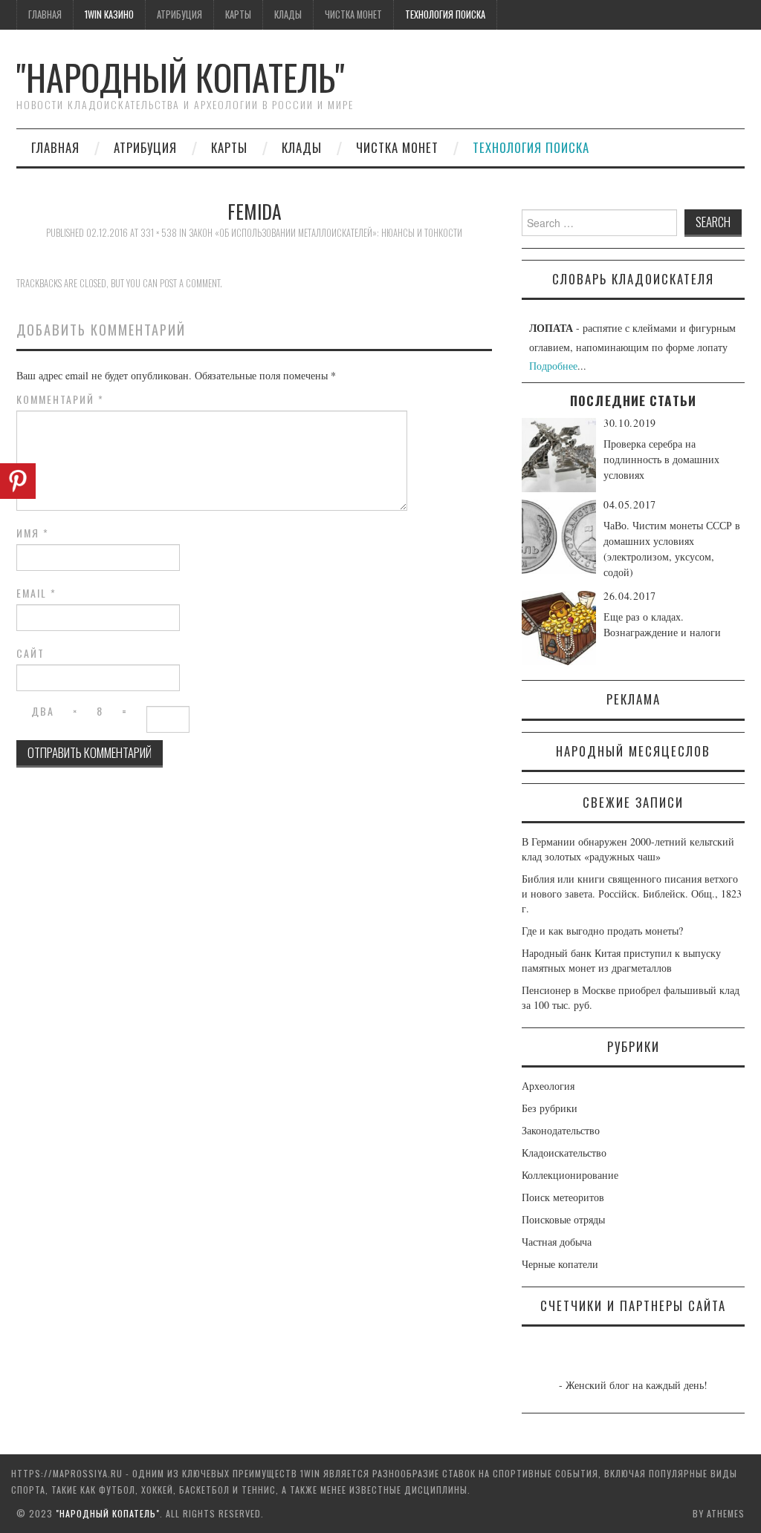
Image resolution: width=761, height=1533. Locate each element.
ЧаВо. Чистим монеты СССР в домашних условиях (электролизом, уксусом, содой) (671, 548)
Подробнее (553, 366)
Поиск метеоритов (563, 1197)
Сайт (30, 653)
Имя (32, 533)
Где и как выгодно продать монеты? (602, 931)
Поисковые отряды (563, 1219)
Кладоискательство (564, 1152)
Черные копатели (560, 1264)
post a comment (190, 283)
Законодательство (561, 1130)
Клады (288, 14)
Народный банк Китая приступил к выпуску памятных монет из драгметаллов (621, 960)
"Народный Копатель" (180, 76)
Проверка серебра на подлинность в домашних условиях (661, 459)
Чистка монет (353, 14)
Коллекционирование (570, 1175)
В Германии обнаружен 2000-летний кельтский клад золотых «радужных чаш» (628, 848)
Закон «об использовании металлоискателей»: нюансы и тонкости (325, 233)
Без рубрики (549, 1108)
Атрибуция (179, 14)
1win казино (109, 14)
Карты (238, 14)
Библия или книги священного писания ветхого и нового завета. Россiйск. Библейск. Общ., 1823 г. (632, 893)
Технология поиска (445, 14)
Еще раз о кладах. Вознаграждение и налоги (662, 624)
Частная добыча (557, 1242)
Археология (548, 1086)
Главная (45, 14)
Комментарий (60, 399)
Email (36, 593)
